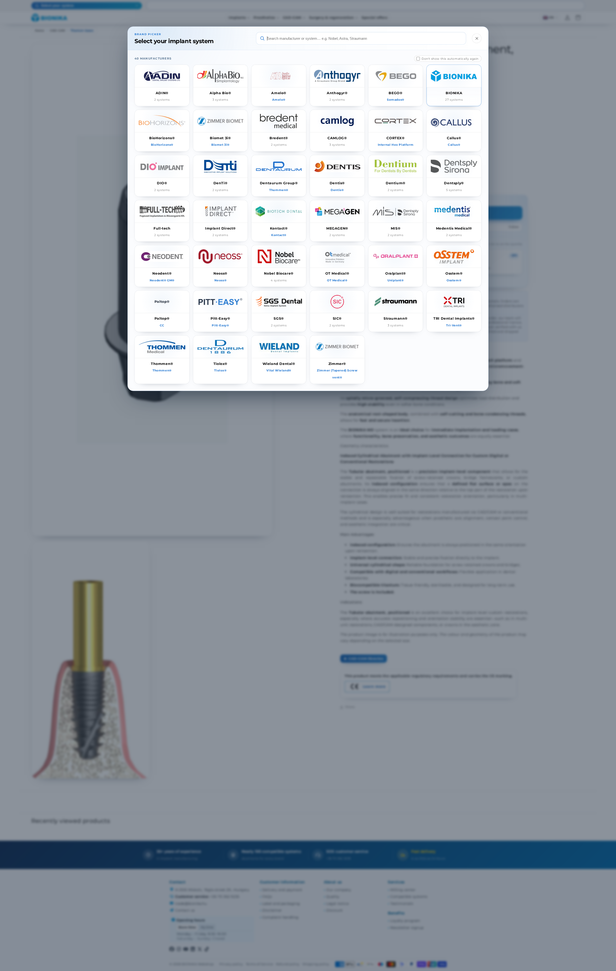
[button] (162, 85)
